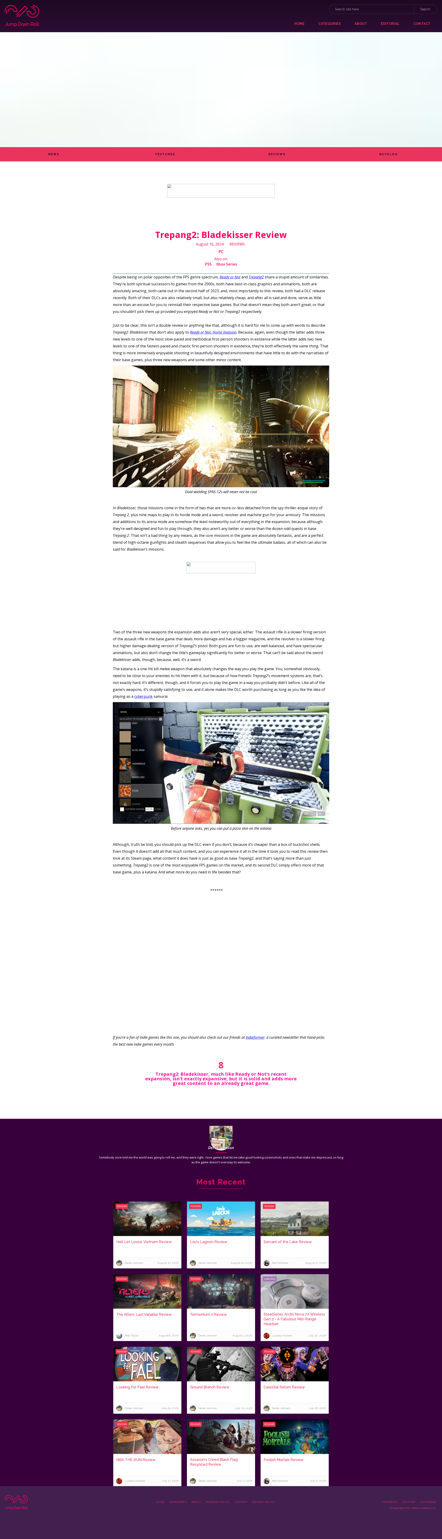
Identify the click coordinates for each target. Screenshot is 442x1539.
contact (421, 24)
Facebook (389, 1502)
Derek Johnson (221, 1147)
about (361, 24)
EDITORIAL (390, 24)
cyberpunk (143, 696)
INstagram (428, 1502)
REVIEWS (276, 154)
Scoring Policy (218, 1502)
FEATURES (165, 154)
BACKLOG (388, 154)
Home (299, 24)
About (196, 1502)
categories (329, 24)
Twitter (408, 1502)
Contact (241, 1502)
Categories (178, 1502)
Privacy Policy (263, 1502)
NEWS (53, 154)
